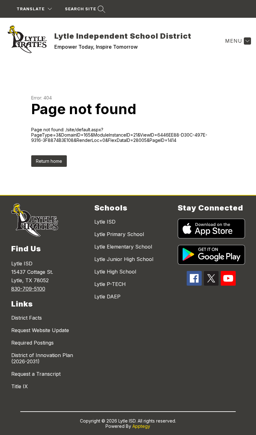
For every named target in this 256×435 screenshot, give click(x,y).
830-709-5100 (28, 289)
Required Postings (32, 343)
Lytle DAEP (107, 296)
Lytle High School (115, 271)
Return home (49, 161)
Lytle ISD (105, 222)
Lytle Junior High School (123, 259)
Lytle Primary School (119, 234)
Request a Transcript (36, 374)
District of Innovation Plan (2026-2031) (42, 358)
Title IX (19, 386)
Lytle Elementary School (123, 247)
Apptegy (141, 426)
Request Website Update (40, 330)
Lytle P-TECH (110, 284)
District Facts (26, 318)
